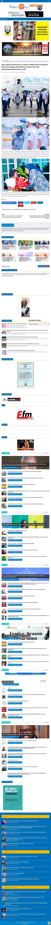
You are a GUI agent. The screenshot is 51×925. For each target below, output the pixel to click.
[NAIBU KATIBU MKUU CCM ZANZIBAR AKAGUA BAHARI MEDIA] (4, 547)
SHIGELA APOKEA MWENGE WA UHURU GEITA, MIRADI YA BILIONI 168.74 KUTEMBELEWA (9, 247)
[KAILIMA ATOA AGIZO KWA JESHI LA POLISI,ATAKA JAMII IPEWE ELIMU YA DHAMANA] (4, 507)
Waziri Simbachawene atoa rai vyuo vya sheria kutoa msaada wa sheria (23, 766)
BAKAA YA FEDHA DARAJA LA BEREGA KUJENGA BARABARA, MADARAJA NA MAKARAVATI (26, 589)
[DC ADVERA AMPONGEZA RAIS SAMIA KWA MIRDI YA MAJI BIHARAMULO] (4, 606)
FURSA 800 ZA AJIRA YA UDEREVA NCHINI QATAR (18, 701)
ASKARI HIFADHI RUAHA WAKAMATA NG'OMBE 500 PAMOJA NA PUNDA (22, 879)
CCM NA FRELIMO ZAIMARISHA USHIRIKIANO (17, 530)
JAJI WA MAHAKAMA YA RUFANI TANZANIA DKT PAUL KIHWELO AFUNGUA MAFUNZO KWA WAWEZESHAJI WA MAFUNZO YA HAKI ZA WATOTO (27, 774)
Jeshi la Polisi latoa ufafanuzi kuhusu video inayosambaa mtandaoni (22, 740)
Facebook (46, 266)
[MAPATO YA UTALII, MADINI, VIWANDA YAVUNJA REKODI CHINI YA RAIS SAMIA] (4, 613)
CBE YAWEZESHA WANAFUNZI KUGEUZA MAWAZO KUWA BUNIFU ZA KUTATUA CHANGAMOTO (42, 259)
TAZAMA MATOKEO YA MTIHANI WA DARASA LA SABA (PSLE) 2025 (21, 350)
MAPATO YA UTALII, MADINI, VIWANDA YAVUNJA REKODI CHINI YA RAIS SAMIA (24, 609)
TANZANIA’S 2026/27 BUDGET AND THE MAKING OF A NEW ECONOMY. (23, 550)
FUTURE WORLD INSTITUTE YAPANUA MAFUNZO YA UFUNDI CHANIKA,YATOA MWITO (25, 914)
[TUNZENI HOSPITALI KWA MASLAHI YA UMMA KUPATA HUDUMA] (4, 600)
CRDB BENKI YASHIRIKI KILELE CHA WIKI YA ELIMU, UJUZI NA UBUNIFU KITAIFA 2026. (25, 247)
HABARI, (23, 72)
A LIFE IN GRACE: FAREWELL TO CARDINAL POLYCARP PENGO (20, 843)
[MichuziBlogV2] (25, 7)
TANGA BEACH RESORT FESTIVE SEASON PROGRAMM (16, 636)
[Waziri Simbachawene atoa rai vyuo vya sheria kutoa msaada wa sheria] (4, 770)
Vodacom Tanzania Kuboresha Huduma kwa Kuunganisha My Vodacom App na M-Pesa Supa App (27, 707)
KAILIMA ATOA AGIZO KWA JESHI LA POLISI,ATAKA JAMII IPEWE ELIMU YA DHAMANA (25, 504)
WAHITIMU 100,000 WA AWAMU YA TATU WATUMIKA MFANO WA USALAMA (23, 343)
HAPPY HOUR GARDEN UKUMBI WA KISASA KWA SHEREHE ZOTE (21, 484)
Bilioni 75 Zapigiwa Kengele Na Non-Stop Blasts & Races (18, 908)
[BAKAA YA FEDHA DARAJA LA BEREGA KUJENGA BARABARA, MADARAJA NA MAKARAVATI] (4, 593)
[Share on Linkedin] (40, 202)
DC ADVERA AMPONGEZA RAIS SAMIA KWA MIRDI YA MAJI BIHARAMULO (23, 602)
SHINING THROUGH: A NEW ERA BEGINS (15, 873)
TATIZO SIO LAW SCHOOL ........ (14, 760)
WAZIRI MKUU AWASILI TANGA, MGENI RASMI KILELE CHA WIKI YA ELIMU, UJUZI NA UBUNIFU (42, 247)
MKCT (28, 923)
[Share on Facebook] (20, 202)
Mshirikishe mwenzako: (8, 202)
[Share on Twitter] (27, 202)
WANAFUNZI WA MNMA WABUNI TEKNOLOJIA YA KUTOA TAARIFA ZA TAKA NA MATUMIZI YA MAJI (25, 259)
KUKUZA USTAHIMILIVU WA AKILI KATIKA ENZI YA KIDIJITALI (17, 734)
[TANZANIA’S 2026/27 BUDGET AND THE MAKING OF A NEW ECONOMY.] (4, 554)
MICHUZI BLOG (19, 922)
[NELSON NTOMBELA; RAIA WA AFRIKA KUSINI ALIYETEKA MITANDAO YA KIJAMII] (4, 475)
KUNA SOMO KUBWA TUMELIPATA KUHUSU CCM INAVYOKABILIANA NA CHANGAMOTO (26, 832)
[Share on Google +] (33, 202)
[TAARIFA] (4, 692)
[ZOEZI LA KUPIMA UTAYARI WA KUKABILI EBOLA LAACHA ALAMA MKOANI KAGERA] (4, 501)
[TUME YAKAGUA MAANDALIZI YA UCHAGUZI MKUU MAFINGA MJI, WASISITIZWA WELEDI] (4, 698)
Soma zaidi (46, 453)
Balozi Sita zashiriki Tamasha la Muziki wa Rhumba (17, 862)
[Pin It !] (20, 205)
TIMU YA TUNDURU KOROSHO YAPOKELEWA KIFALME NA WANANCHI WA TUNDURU (25, 478)
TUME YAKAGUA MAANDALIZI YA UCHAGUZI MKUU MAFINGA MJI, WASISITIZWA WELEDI (26, 694)
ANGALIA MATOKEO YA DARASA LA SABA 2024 (17, 323)
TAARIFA (9, 688)
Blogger (40, 266)
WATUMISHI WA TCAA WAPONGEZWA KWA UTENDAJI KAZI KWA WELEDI (22, 337)
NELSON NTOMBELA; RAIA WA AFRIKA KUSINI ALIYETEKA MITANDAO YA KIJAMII (24, 471)
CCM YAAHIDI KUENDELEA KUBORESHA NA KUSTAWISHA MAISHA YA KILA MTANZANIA (24, 524)
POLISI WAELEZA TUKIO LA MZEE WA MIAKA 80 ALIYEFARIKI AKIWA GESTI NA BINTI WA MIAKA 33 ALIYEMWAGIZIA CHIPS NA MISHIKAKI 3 (24, 464)
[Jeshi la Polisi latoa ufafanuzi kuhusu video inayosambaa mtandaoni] (4, 744)
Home (3, 60)
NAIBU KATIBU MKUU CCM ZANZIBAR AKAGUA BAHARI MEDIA (21, 543)
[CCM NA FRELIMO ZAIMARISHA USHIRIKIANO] (4, 534)
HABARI (7, 60)
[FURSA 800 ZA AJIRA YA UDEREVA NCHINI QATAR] (4, 705)
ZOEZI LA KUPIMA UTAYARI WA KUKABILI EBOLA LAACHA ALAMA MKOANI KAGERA (25, 497)
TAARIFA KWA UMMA (7, 682)
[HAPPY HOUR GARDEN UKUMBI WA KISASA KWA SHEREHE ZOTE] (4, 488)
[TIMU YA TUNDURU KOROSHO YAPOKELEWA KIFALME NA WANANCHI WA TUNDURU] (4, 481)
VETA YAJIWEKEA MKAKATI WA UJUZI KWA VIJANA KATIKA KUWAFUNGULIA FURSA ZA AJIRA (8, 259)
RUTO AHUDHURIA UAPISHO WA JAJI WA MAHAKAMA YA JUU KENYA (21, 856)
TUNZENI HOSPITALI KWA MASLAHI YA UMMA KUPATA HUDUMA (21, 596)
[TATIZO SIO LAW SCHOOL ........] (4, 764)
